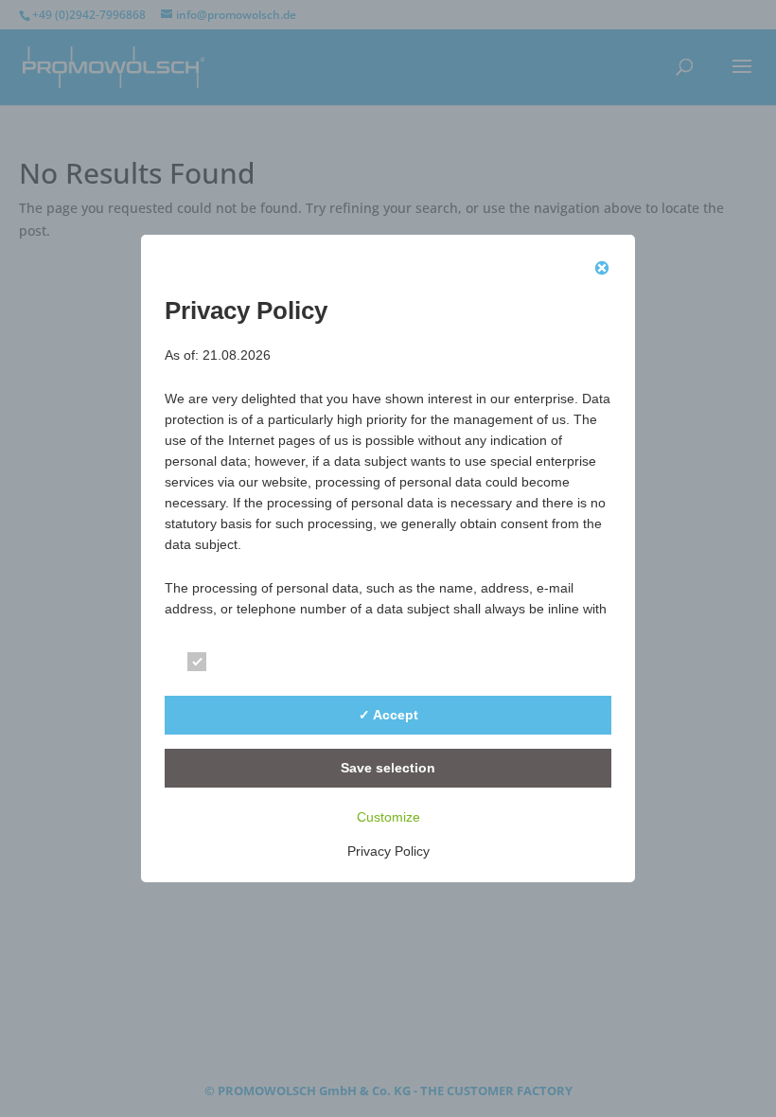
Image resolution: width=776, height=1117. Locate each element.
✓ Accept (388, 714)
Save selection (388, 767)
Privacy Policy (388, 851)
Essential (249, 665)
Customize (388, 816)
